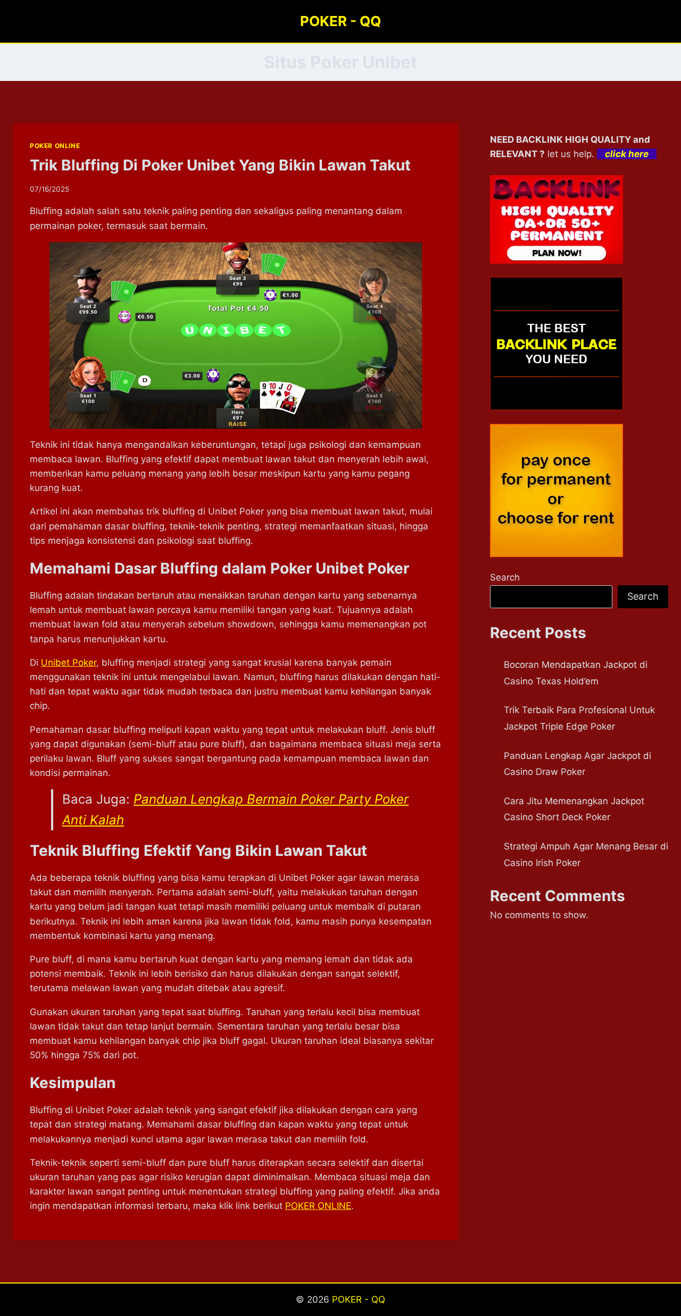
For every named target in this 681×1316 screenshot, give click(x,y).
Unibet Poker (68, 662)
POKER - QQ (358, 1299)
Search (505, 577)
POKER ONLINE (55, 146)
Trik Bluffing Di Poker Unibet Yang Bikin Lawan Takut (220, 165)
